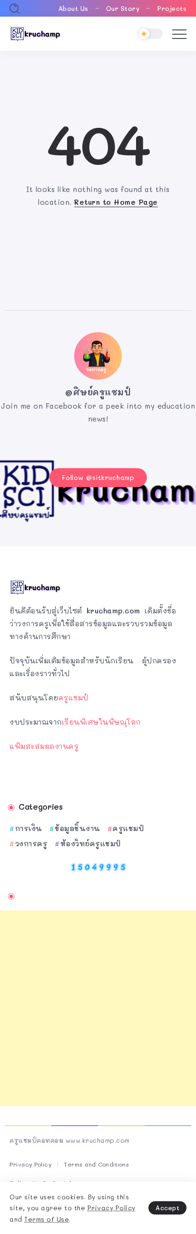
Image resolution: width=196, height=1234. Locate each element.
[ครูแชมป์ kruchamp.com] (36, 33)
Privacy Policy (112, 1208)
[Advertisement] (98, 1008)
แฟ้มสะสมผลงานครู (44, 746)
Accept (167, 1208)
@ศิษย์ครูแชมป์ (98, 392)
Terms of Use (46, 1219)
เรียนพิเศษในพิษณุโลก (101, 722)
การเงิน (28, 828)
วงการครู (31, 843)
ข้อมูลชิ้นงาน (77, 828)
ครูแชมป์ (73, 697)
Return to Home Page (116, 202)
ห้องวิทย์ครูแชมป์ (90, 843)
